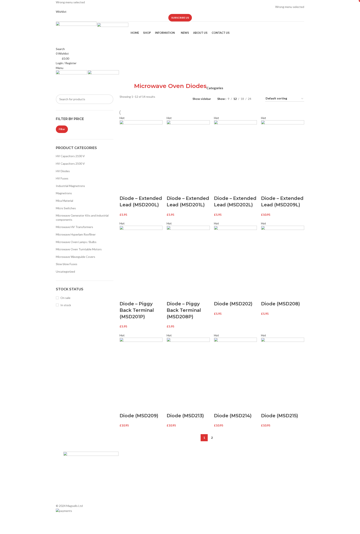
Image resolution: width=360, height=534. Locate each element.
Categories (214, 88)
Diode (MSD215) (279, 416)
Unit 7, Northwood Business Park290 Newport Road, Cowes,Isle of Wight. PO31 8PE (263, 489)
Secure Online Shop (136, 476)
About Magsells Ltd (135, 462)
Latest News (131, 483)
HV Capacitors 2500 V (70, 163)
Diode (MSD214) (233, 416)
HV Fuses (62, 178)
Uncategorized (65, 271)
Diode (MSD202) (233, 304)
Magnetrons (64, 193)
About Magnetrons (194, 476)
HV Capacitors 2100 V (70, 156)
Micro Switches (66, 208)
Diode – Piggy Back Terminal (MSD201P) (137, 310)
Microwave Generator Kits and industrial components (82, 217)
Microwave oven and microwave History (208, 469)
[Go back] (129, 88)
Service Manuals (192, 491)
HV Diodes (63, 171)
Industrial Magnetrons (70, 186)
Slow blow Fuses (66, 264)
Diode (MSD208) (280, 304)
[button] (125, 190)
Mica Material (64, 200)
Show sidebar (201, 98)
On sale (65, 298)
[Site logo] (76, 26)
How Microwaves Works (198, 462)
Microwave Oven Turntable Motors (79, 249)
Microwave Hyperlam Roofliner (76, 234)
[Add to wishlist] (147, 190)
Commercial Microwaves (198, 483)
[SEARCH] (108, 99)
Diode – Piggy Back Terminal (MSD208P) (184, 310)
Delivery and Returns (136, 498)
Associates (130, 469)
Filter (62, 129)
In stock (65, 305)
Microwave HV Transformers (74, 227)
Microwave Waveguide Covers (75, 256)
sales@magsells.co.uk (264, 476)
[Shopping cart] (57, 79)
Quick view (136, 190)
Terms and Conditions (137, 491)
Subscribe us (180, 17)
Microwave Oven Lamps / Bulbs (76, 242)
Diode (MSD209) (139, 416)
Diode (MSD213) (185, 416)
